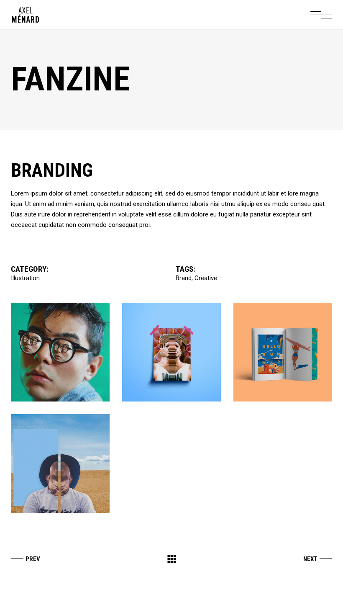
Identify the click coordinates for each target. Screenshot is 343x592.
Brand (184, 278)
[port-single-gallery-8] (282, 352)
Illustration (25, 278)
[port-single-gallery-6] (60, 352)
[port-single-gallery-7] (171, 352)
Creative (206, 278)
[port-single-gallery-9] (60, 463)
